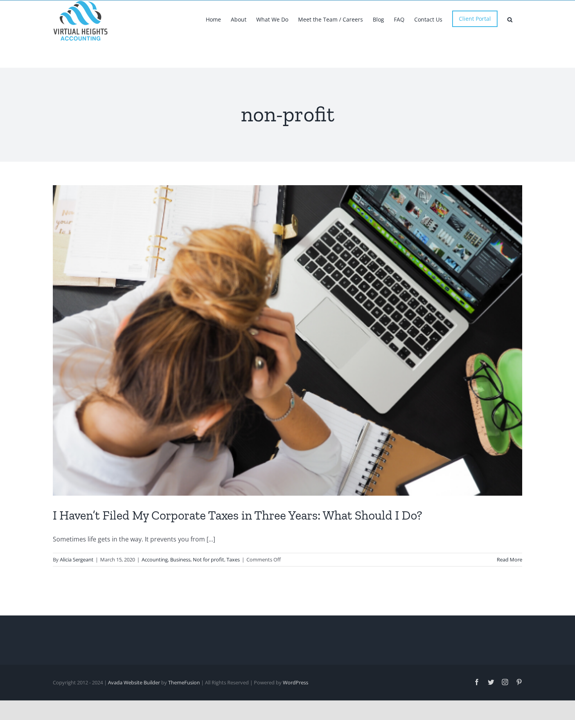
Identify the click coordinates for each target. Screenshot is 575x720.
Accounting (155, 559)
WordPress (295, 682)
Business (180, 559)
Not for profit (208, 559)
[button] (509, 18)
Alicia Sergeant (76, 559)
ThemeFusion (184, 682)
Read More (509, 559)
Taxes (233, 559)
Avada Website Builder (134, 682)
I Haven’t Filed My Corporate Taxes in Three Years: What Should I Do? (237, 515)
